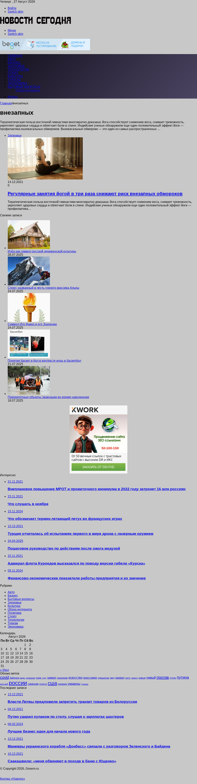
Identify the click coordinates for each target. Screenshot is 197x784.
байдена (14, 677)
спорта (43, 684)
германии (30, 678)
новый (151, 677)
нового (134, 678)
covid (4, 677)
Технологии (18, 69)
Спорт (13, 73)
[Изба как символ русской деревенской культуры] (29, 248)
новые (142, 677)
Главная (6, 103)
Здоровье (16, 66)
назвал (119, 677)
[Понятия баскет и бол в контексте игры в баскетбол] (29, 357)
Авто (12, 59)
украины (74, 684)
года (38, 677)
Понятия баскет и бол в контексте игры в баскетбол (44, 360)
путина (183, 677)
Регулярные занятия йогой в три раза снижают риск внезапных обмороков (95, 193)
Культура (15, 76)
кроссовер (90, 677)
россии (18, 683)
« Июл (4, 670)
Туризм (14, 80)
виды (22, 678)
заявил (51, 677)
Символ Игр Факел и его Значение (32, 324)
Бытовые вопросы (24, 86)
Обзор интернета (27, 90)
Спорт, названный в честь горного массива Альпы (43, 287)
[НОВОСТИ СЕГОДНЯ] (35, 24)
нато (127, 678)
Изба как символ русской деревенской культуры (42, 251)
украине (62, 684)
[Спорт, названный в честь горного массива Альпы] (29, 284)
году (44, 678)
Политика (14, 612)
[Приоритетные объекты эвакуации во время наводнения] (29, 393)
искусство (75, 677)
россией (4, 684)
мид (112, 678)
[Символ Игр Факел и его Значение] (29, 320)
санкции (33, 683)
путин (173, 678)
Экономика (17, 83)
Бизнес (14, 62)
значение (62, 677)
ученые (84, 684)
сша (52, 683)
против (163, 677)
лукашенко (103, 678)
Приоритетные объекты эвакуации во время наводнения (48, 397)
